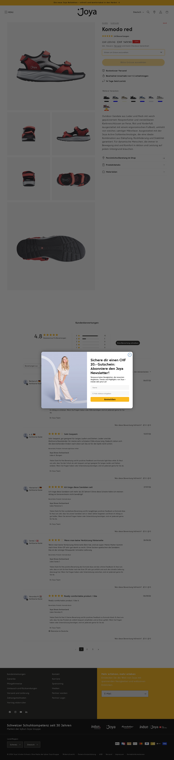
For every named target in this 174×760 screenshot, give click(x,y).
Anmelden (110, 399)
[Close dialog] (130, 355)
